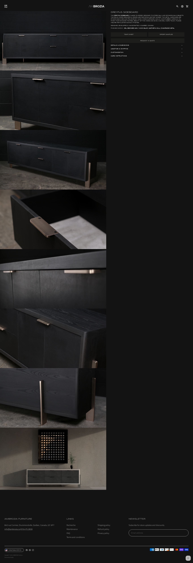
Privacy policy (103, 533)
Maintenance (72, 529)
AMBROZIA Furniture (18, 555)
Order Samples (166, 34)
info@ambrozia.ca (12, 529)
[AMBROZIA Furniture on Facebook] (27, 550)
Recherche (71, 525)
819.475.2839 (26, 529)
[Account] (182, 6)
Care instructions (119, 56)
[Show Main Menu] (5, 6)
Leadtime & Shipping (119, 48)
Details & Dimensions (120, 45)
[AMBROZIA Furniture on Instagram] (33, 550)
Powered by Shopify (9, 557)
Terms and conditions (76, 537)
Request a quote (147, 41)
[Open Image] (53, 41)
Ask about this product (96, 503)
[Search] (177, 6)
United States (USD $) (14, 550)
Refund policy (103, 529)
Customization (117, 52)
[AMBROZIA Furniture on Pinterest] (30, 550)
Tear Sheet (129, 34)
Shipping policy (104, 525)
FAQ (68, 533)
